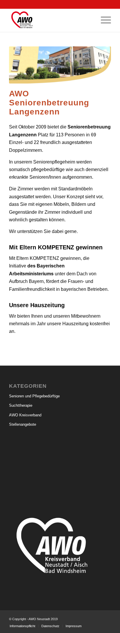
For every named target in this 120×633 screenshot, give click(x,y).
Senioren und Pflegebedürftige (34, 396)
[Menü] (103, 20)
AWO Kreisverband (25, 415)
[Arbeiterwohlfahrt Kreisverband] (50, 20)
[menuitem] (103, 20)
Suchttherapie (20, 405)
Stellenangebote (22, 424)
